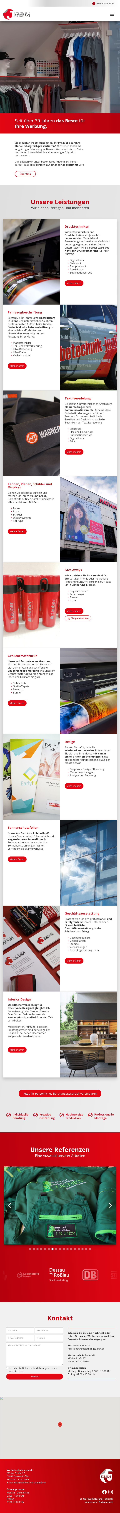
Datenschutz (106, 1502)
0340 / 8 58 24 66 (81, 1345)
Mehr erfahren (74, 283)
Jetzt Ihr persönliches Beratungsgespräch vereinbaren (60, 1093)
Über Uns (25, 174)
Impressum (91, 1502)
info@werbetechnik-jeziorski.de (88, 1348)
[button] (112, 13)
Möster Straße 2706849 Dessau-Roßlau (18, 1475)
